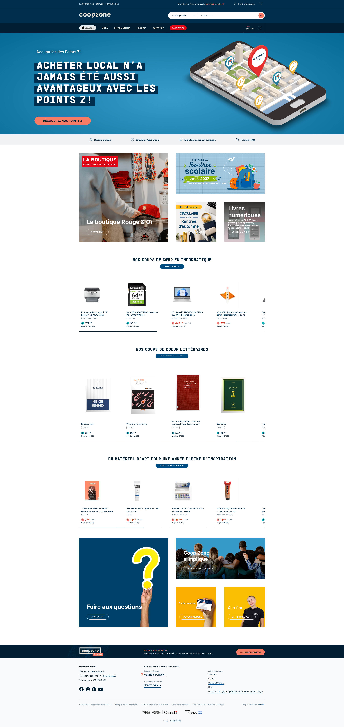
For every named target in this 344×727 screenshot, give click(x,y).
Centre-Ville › (152, 685)
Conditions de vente (180, 704)
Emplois (100, 4)
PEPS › (211, 678)
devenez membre (214, 3)
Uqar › (211, 687)
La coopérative (86, 4)
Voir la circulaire (194, 231)
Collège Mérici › (216, 682)
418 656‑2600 (98, 671)
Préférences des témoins (208, 704)
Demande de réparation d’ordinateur (95, 704)
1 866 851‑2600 (109, 675)
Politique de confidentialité (126, 704)
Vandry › (212, 674)
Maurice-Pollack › (155, 674)
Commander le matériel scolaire (208, 183)
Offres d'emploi (241, 616)
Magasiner (98, 231)
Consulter (98, 616)
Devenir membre (193, 616)
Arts (105, 28)
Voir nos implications (201, 568)
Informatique (122, 28)
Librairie (141, 28)
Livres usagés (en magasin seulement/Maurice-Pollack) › (235, 691)
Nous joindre (112, 4)
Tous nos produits (172, 266)
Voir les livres (241, 231)
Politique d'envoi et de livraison (154, 704)
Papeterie (158, 28)
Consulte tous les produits (172, 356)
